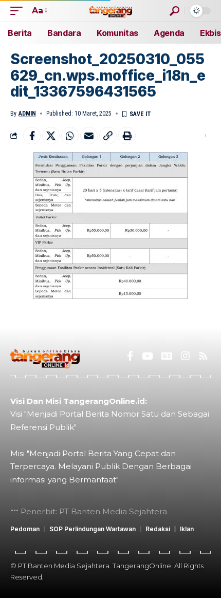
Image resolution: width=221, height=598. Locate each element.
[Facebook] (130, 356)
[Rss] (203, 356)
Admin (27, 113)
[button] (19, 10)
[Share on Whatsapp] (70, 135)
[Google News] (167, 356)
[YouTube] (147, 356)
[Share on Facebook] (32, 135)
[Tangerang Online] (110, 10)
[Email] (89, 135)
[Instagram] (185, 356)
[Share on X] (51, 135)
